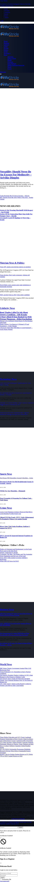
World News (6, 664)
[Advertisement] (17, 110)
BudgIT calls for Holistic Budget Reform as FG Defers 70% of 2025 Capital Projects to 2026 (16, 755)
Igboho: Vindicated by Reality (9, 552)
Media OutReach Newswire (16, 65)
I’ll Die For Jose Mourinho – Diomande (12, 491)
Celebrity (6, 44)
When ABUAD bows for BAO (9, 561)
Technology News (8, 379)
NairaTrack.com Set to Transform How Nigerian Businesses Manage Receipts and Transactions (14, 413)
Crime (5, 46)
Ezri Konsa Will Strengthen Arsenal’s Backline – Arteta (16, 478)
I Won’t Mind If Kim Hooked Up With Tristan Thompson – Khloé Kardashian (16, 318)
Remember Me (6, 879)
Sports (6, 51)
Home (5, 41)
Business (6, 43)
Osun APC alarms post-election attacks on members (15, 267)
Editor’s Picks (12, 58)
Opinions (10, 62)
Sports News (6, 474)
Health (10, 60)
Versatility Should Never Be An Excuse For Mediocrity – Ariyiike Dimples (16, 174)
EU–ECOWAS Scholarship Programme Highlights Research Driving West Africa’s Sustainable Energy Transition (15, 750)
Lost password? (4, 881)
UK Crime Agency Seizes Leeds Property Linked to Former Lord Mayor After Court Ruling (15, 684)
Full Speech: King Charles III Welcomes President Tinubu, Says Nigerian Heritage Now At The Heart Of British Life (16, 680)
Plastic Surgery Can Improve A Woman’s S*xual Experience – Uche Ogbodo (14, 325)
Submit (20, 827)
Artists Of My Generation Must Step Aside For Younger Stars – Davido (16, 215)
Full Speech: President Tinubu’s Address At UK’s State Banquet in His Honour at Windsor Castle (16, 676)
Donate (6, 14)
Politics (6, 50)
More (5, 55)
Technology (7, 53)
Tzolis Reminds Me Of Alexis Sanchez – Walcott (14, 196)
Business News (7, 609)
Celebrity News (7, 308)
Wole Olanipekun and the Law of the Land (13, 556)
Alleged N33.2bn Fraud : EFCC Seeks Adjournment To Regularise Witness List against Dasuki (17, 518)
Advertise (7, 11)
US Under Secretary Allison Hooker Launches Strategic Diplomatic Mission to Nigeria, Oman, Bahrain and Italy (17, 743)
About (6, 9)
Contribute (7, 12)
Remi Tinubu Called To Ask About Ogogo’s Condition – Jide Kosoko (14, 313)
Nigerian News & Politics (12, 263)
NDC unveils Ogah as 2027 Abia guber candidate (15, 295)
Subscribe (3, 72)
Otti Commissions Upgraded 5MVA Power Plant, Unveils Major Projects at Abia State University (14, 634)
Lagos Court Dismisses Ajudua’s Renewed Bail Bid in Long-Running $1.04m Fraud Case (16, 512)
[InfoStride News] (17, 31)
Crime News (6, 508)
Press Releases (12, 63)
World (9, 67)
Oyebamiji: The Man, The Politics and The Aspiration (16, 554)
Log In (2, 877)
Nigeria (6, 48)
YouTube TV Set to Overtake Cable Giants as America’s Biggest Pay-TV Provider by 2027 (17, 403)
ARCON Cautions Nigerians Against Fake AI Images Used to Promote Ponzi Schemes (16, 614)
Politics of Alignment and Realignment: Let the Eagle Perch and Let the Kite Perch (16, 550)
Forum (6, 16)
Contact (6, 17)
